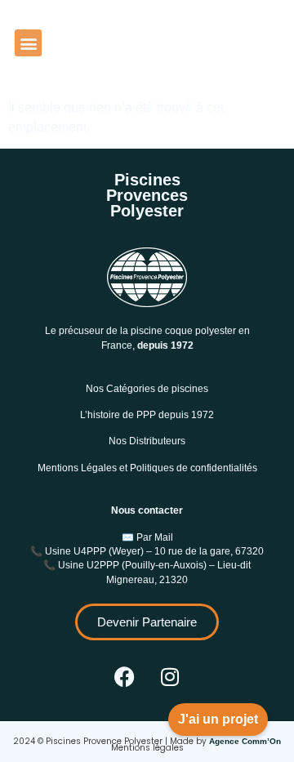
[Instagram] (169, 677)
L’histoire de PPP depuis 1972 (147, 415)
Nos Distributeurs (147, 441)
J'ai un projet (218, 719)
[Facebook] (125, 677)
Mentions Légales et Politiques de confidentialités (147, 468)
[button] (28, 42)
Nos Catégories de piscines (147, 388)
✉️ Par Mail (147, 537)
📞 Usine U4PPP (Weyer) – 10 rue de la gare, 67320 (147, 551)
